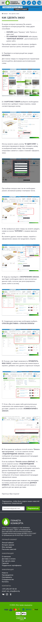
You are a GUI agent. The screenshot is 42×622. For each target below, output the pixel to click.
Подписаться (33, 508)
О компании (6, 556)
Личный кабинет (8, 542)
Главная (5, 13)
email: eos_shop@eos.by (11, 591)
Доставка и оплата (8, 559)
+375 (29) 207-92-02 (9, 589)
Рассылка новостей (9, 549)
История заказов (8, 545)
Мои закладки (7, 547)
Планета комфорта (15, 2)
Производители (7, 575)
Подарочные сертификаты (11, 565)
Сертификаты (7, 577)
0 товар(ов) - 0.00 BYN (39, 3)
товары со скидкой (21, 9)
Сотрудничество (8, 579)
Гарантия (5, 563)
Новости (5, 573)
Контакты (5, 582)
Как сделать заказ (14, 13)
